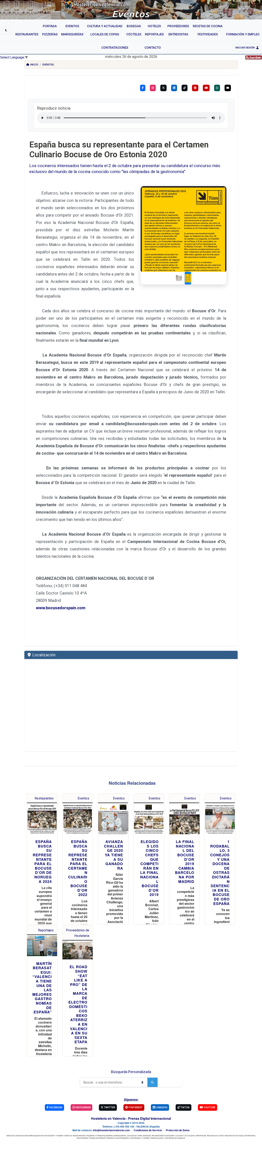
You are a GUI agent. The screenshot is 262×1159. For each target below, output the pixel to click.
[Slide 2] (188, 278)
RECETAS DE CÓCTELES (234, 1135)
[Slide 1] (179, 278)
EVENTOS (68, 1135)
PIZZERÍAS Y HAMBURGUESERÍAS (99, 1135)
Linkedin (161, 1107)
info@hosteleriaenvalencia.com (111, 1130)
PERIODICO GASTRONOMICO (118, 1138)
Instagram (82, 1107)
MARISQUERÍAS (120, 1135)
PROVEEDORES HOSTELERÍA (163, 1135)
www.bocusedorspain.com (60, 607)
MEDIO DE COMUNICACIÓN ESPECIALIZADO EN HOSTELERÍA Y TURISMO (35, 1135)
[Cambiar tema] (6, 30)
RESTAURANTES (79, 1135)
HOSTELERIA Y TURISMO (140, 1138)
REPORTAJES (201, 1135)
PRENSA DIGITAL (157, 1138)
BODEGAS (147, 1135)
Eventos (48, 64)
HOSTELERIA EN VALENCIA (174, 1138)
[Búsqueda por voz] (142, 1082)
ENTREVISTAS (249, 1135)
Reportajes (46, 930)
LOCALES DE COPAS (134, 1135)
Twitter (109, 1107)
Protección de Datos (178, 1130)
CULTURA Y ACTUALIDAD (185, 1135)
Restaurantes (44, 798)
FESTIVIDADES (82, 1138)
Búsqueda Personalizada (131, 1072)
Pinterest (135, 1107)
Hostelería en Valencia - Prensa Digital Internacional (131, 1118)
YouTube (209, 1107)
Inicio (34, 64)
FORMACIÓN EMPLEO (97, 1138)
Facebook (55, 1107)
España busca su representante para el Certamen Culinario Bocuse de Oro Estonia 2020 (119, 149)
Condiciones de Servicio (148, 1130)
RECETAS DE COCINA (215, 1135)
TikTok (185, 1107)
